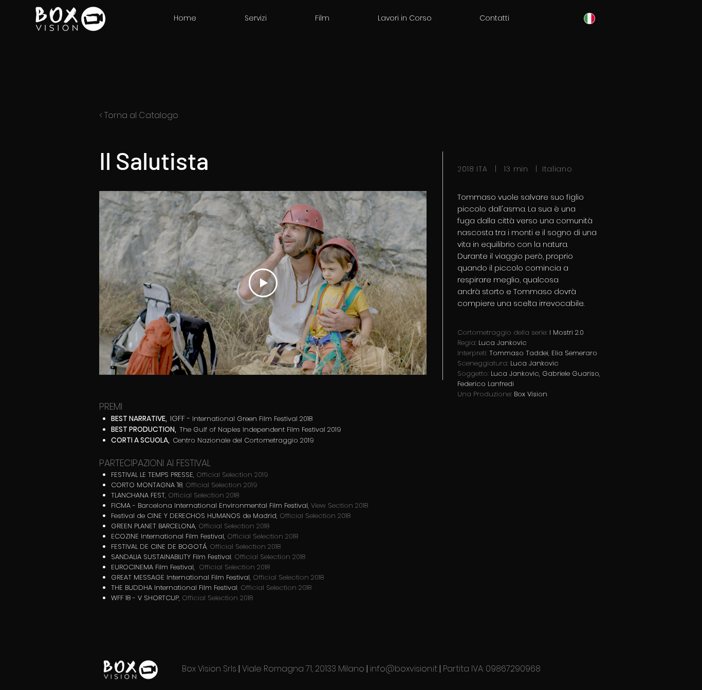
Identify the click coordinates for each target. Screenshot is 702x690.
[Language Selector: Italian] (596, 18)
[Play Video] (263, 283)
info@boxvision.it (403, 669)
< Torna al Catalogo (138, 115)
